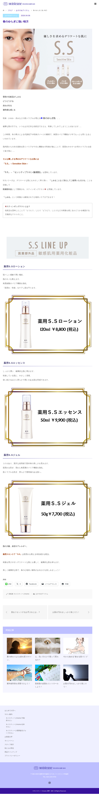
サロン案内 (8, 714)
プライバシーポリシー (12, 756)
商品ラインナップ (11, 752)
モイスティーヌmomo (21, 594)
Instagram (49, 782)
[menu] (95, 4)
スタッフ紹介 (9, 744)
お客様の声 (8, 737)
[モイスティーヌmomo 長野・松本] (19, 4)
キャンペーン (9, 741)
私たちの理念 (9, 748)
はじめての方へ (10, 710)
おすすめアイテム (11, 16)
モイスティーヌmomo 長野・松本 (43, 791)
